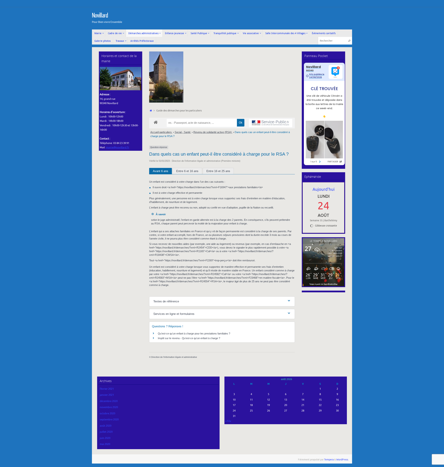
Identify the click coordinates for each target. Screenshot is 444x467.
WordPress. (342, 459)
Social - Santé (183, 132)
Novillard (100, 15)
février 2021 (107, 389)
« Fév (228, 421)
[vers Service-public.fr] (270, 123)
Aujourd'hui (324, 189)
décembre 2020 (109, 401)
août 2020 (105, 425)
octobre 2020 (107, 413)
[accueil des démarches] (156, 122)
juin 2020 (105, 438)
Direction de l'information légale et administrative (174, 357)
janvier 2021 (107, 395)
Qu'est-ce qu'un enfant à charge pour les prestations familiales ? (194, 333)
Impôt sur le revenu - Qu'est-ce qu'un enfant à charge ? (189, 338)
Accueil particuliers (161, 132)
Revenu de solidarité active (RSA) (212, 132)
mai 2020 (105, 444)
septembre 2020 (109, 419)
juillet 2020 (106, 432)
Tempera (329, 459)
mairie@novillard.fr (117, 147)
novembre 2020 (109, 407)
